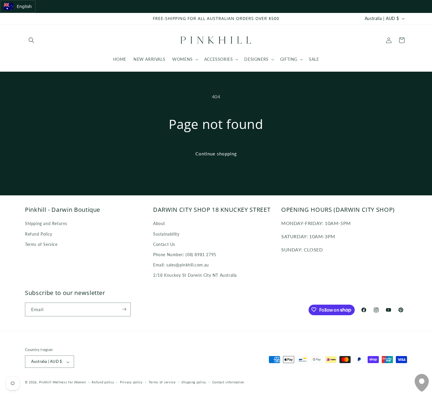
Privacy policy (131, 382)
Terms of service (162, 382)
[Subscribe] (124, 309)
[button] (31, 40)
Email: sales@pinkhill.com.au (181, 264)
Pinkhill (45, 382)
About (159, 223)
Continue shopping (216, 153)
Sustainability (166, 233)
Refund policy (103, 382)
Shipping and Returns (46, 223)
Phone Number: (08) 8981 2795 (184, 254)
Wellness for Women (69, 382)
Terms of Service (41, 243)
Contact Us (164, 243)
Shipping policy (193, 382)
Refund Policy (38, 233)
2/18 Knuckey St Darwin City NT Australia (195, 275)
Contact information (228, 382)
